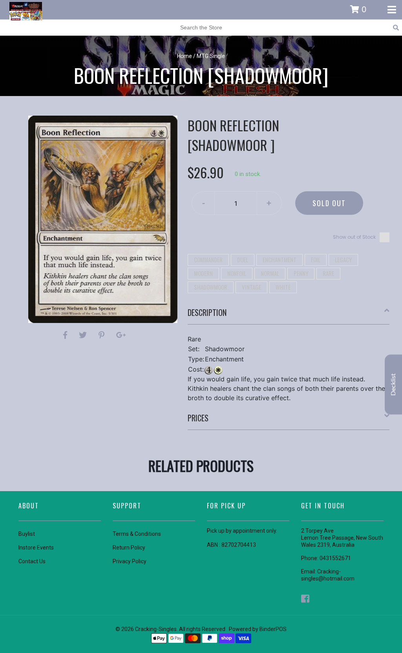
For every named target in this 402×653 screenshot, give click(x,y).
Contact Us (32, 561)
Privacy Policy (129, 561)
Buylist (26, 534)
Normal (270, 273)
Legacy (343, 259)
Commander (208, 259)
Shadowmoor (210, 287)
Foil (315, 259)
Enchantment (279, 259)
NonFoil (236, 273)
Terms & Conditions (137, 534)
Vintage (251, 287)
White (283, 287)
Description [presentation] (207, 312)
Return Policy (129, 547)
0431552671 (335, 558)
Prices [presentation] (198, 418)
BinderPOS (273, 629)
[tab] (289, 316)
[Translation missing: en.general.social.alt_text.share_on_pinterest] (103, 335)
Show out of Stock (354, 237)
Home (184, 56)
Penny (301, 273)
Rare (328, 273)
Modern (203, 273)
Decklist (393, 385)
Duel (242, 259)
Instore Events (36, 547)
